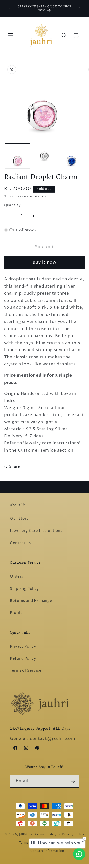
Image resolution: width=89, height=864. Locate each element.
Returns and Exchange (31, 600)
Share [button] (14, 466)
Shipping (11, 196)
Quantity (12, 205)
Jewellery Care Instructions (36, 530)
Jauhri (23, 834)
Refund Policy (23, 658)
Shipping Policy (24, 588)
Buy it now (45, 262)
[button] (11, 36)
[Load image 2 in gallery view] (44, 156)
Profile (16, 612)
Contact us (20, 543)
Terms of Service (26, 670)
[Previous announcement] (9, 8)
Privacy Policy (23, 646)
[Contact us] (79, 854)
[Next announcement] (79, 8)
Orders (16, 576)
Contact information (47, 851)
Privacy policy (73, 834)
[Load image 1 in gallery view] (17, 156)
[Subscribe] (73, 781)
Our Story (19, 518)
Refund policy (45, 834)
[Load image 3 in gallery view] (71, 156)
